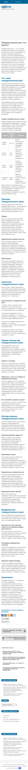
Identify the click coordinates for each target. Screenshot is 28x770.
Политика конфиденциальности (11, 719)
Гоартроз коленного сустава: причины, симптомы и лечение (15, 751)
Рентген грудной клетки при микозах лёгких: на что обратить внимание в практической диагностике (14, 658)
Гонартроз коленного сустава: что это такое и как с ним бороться (14, 685)
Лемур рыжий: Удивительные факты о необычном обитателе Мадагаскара (14, 669)
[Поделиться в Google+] (11, 615)
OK (19, 768)
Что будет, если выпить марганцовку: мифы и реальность (13, 694)
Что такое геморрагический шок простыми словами (15, 638)
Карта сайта (6, 715)
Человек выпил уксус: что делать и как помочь (13, 663)
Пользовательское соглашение (11, 721)
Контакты (5, 717)
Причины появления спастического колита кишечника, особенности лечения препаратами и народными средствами (15, 690)
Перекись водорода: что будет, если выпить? (12, 630)
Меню (6, 2)
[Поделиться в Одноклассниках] (8, 615)
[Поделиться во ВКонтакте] (5, 615)
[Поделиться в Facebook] (2, 615)
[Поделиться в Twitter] (14, 615)
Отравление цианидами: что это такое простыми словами (14, 754)
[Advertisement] (14, 25)
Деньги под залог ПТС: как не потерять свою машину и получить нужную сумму (13, 652)
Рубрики (18, 2)
